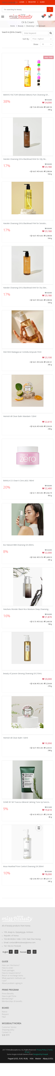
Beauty (20, 26)
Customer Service (9, 1027)
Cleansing (30, 26)
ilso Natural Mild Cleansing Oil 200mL (18, 545)
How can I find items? (10, 965)
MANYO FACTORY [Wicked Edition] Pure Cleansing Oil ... (26, 95)
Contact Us (6, 1032)
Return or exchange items (12, 975)
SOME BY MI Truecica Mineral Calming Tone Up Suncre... (26, 802)
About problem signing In (12, 983)
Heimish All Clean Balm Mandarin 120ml (19, 416)
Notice (4, 1011)
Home (12, 26)
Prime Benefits (8, 993)
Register (32, 2)
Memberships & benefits (12, 1001)
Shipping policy (8, 1029)
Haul (4, 1017)
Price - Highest (38, 39)
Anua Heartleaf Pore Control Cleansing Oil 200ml (23, 866)
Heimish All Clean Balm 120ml (15, 738)
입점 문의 (6, 1035)
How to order (7, 968)
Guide (42, 2)
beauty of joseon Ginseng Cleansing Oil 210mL (22, 673)
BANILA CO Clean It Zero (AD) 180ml (18, 480)
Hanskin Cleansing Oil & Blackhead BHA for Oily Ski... (25, 159)
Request (5, 1014)
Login (21, 2)
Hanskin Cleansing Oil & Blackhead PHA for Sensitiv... (25, 223)
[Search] (50, 9)
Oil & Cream (40, 26)
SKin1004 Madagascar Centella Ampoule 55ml (22, 352)
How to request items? (11, 973)
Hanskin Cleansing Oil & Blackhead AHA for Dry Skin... (25, 287)
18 (43, 44)
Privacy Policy (41, 1050)
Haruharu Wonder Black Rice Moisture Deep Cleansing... (26, 609)
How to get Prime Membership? (9, 997)
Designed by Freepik (40, 1054)
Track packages (8, 970)
